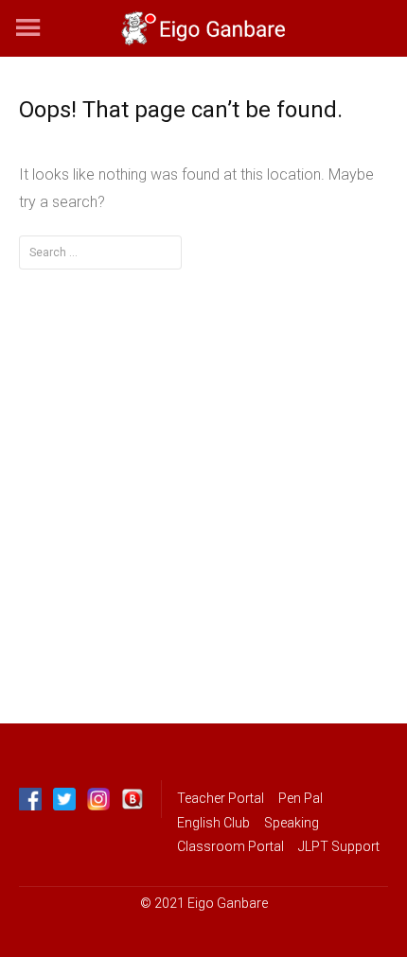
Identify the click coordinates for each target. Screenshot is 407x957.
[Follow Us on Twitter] (64, 799)
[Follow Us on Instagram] (98, 799)
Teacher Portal (220, 798)
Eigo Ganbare (227, 903)
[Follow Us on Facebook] (30, 799)
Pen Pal (300, 798)
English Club (213, 822)
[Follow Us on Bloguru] (132, 799)
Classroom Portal (230, 846)
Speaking (291, 822)
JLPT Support (339, 846)
